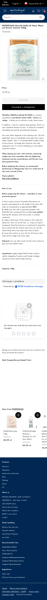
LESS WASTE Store (9, 504)
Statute (4, 588)
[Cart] (39, 11)
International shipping (10, 534)
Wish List (5, 466)
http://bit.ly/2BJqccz (10, 178)
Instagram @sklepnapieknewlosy (13, 557)
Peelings (5, 480)
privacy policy (34, 591)
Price (4, 88)
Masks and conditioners (10, 473)
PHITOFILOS (17, 409)
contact (4, 517)
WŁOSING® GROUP (9, 547)
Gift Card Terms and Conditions (13, 577)
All (3, 487)
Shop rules (6, 574)
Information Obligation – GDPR (14, 591)
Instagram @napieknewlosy (11, 564)
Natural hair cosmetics (10, 510)
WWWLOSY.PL (7, 554)
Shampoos (6, 470)
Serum (4, 484)
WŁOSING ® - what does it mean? (14, 500)
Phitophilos (6, 31)
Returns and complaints (18, 588)
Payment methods (8, 530)
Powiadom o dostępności (23, 107)
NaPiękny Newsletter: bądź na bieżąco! (16, 497)
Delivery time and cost (10, 527)
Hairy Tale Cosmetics (9, 550)
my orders (5, 537)
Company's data (8, 594)
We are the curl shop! (10, 507)
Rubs (4, 477)
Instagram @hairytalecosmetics (13, 561)
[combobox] (23, 17)
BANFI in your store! (9, 514)
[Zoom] (43, 79)
